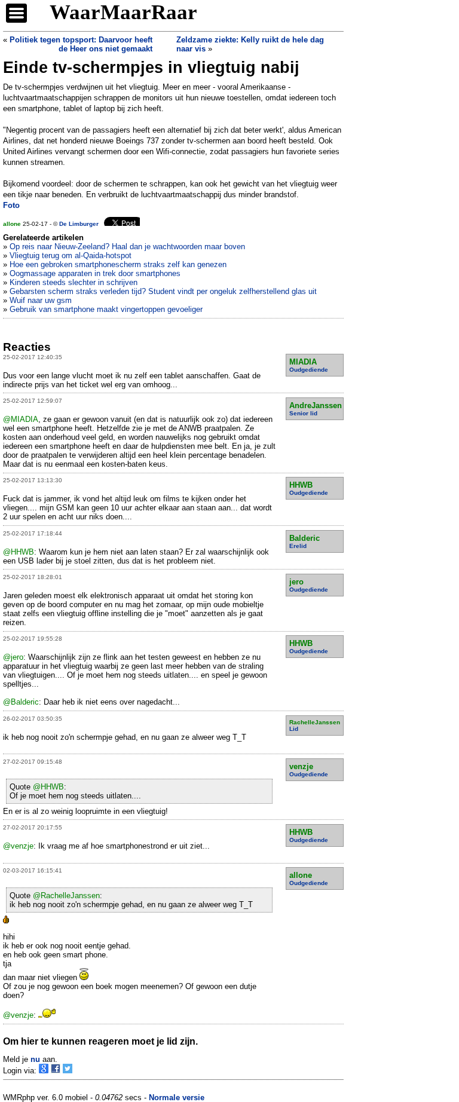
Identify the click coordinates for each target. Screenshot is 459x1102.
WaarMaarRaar (123, 12)
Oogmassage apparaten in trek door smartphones (95, 273)
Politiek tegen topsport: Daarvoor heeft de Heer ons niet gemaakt (81, 44)
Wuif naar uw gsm (41, 300)
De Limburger (79, 224)
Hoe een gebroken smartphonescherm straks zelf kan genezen (118, 264)
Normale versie (176, 1097)
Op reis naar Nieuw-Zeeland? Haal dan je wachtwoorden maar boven (127, 246)
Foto (11, 205)
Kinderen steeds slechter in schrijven (73, 282)
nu (35, 1059)
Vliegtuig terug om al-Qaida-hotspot (70, 255)
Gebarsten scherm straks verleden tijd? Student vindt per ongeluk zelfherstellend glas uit (163, 291)
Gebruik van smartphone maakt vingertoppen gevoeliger (106, 309)
